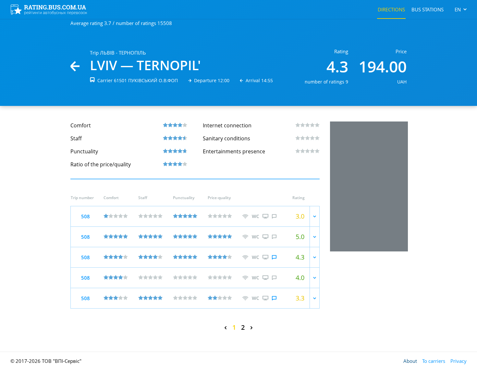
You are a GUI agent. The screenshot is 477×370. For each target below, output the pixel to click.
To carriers (433, 361)
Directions (391, 9)
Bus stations (427, 9)
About (410, 361)
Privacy (458, 361)
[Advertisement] (369, 186)
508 (85, 216)
